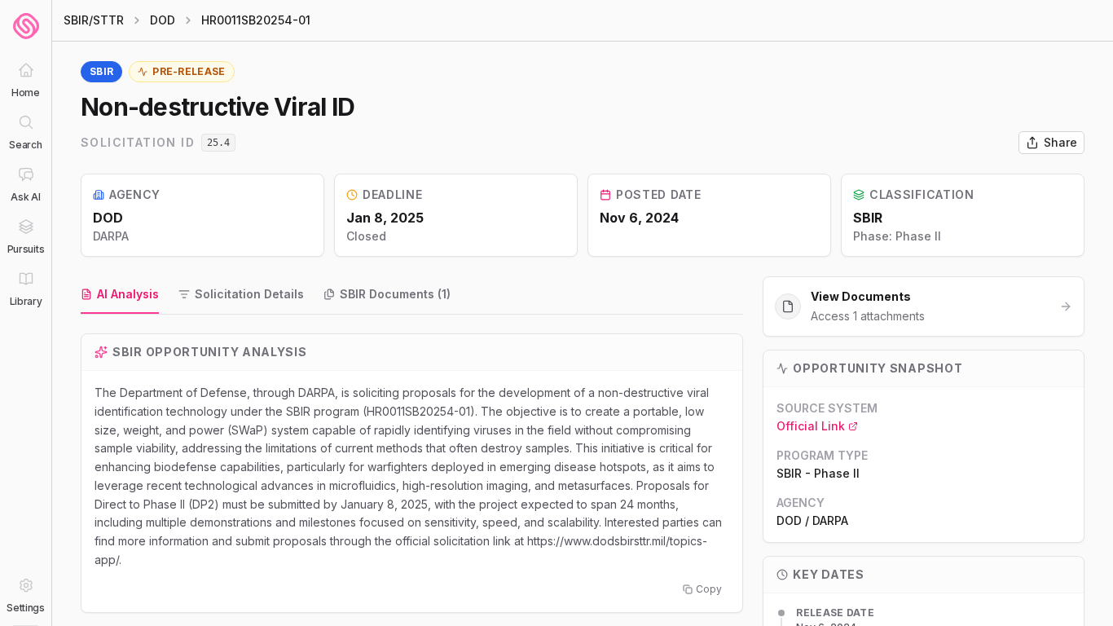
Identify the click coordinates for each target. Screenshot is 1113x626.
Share (1060, 142)
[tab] (120, 295)
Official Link (810, 426)
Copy (709, 589)
